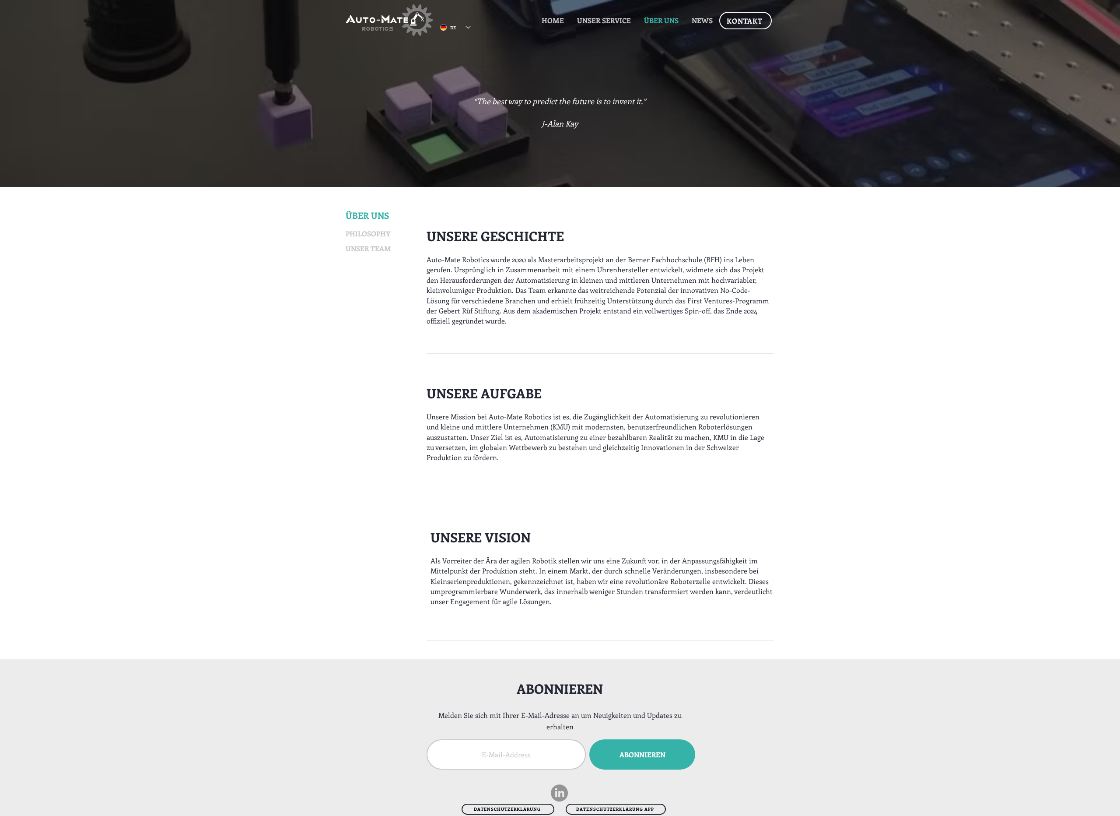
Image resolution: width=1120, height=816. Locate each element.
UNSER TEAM (368, 248)
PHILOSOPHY (368, 233)
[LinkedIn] (559, 793)
